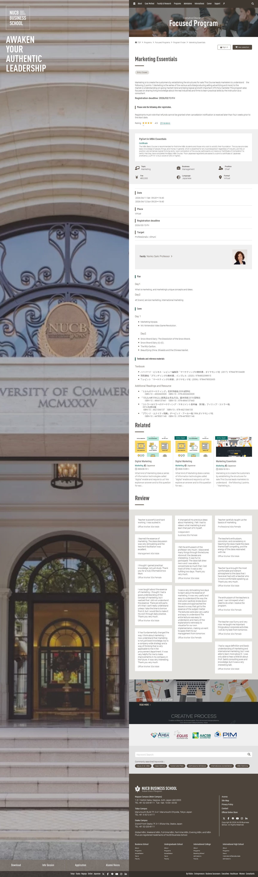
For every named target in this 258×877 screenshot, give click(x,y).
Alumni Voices (113, 865)
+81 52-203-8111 (147, 803)
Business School (141, 844)
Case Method (149, 4)
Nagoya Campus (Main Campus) (148, 796)
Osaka (78, 874)
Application (80, 865)
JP (224, 4)
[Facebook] (108, 874)
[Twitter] (103, 874)
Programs (177, 4)
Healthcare (234, 874)
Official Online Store (230, 812)
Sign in (225, 47)
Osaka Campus (141, 820)
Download (16, 865)
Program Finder (179, 42)
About (140, 4)
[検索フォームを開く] (252, 4)
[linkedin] (125, 874)
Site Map (225, 800)
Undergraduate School (173, 844)
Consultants (250, 874)
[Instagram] (121, 874)
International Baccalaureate (231, 856)
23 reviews (165, 123)
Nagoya (84, 874)
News (137, 856)
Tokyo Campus (141, 808)
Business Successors (213, 874)
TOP (139, 42)
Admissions (188, 4)
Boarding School (199, 853)
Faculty (137, 859)
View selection (243, 47)
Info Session (48, 865)
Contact (225, 808)
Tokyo (72, 874)
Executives (225, 874)
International (199, 4)
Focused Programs (162, 42)
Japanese (97, 874)
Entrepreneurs (199, 874)
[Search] (249, 754)
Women (242, 874)
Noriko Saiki (158, 256)
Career (209, 4)
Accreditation (139, 853)
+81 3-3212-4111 (147, 814)
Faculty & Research (164, 4)
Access (225, 796)
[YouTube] (117, 874)
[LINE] (112, 874)
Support (217, 4)
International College (202, 844)
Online (90, 874)
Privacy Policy (227, 804)
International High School (233, 844)
